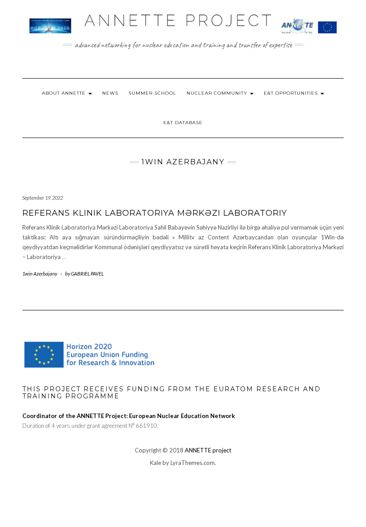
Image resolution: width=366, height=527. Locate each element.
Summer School (152, 93)
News (110, 93)
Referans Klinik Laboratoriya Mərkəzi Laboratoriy (154, 213)
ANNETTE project (208, 450)
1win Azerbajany (39, 273)
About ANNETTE (64, 93)
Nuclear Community (218, 93)
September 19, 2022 (42, 198)
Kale (155, 462)
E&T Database (183, 122)
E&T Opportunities (292, 93)
